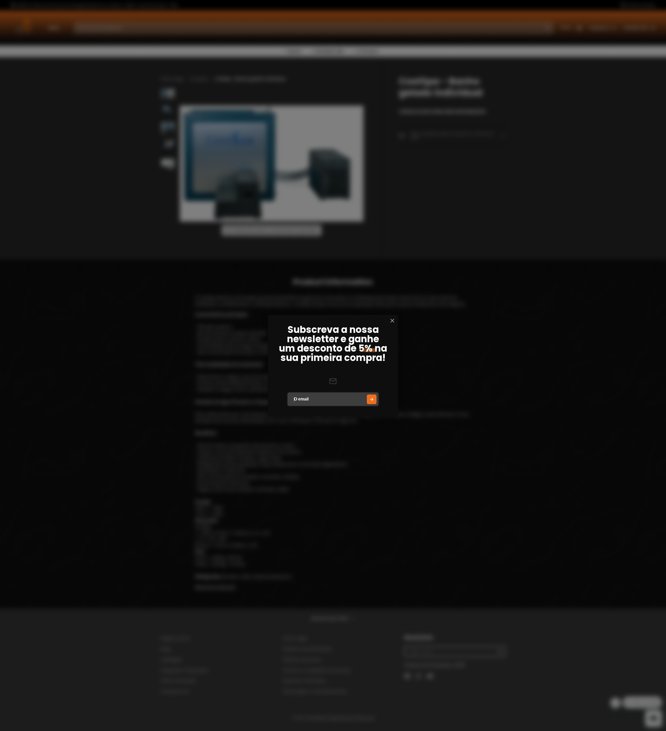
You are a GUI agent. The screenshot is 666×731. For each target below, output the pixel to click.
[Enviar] (371, 399)
